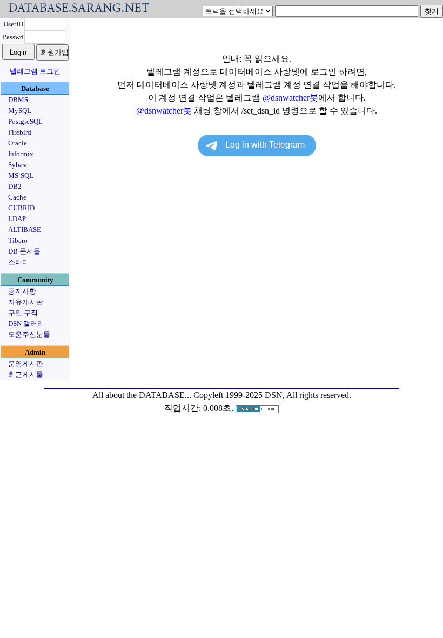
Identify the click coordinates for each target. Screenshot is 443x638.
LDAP (17, 219)
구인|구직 (23, 313)
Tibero (18, 240)
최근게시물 (25, 374)
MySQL (19, 111)
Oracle (17, 143)
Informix (20, 154)
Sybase (18, 165)
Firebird (19, 132)
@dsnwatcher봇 (290, 97)
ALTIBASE (24, 229)
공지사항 (22, 291)
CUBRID (21, 208)
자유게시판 (25, 302)
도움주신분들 (29, 334)
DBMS (18, 100)
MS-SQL (20, 175)
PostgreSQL (25, 121)
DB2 (15, 186)
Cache (17, 197)
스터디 (18, 262)
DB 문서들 (24, 251)
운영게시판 (25, 364)
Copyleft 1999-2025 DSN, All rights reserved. (272, 395)
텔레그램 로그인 (35, 71)
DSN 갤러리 (26, 324)
